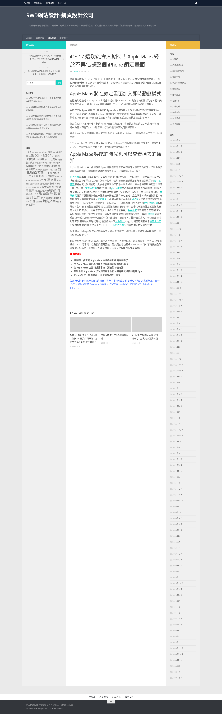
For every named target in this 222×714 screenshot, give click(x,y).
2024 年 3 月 (177, 270)
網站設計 (54, 190)
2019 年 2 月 (177, 631)
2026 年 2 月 (177, 164)
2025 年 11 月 (178, 182)
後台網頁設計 (44, 184)
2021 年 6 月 (177, 465)
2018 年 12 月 (178, 642)
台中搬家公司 (151, 203)
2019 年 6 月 (177, 607)
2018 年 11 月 (178, 648)
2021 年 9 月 (177, 447)
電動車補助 (91, 188)
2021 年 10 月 (178, 442)
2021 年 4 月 (177, 477)
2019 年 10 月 (178, 583)
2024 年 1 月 (177, 282)
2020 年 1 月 (177, 566)
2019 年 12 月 (178, 571)
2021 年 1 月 (177, 495)
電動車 (32, 204)
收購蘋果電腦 (36, 187)
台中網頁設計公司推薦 (45, 165)
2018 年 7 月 (177, 672)
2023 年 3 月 (177, 341)
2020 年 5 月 (177, 542)
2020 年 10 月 (178, 512)
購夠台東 (39, 202)
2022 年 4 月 (177, 406)
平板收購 (36, 184)
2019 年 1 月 (177, 636)
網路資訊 (50, 3)
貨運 (32, 201)
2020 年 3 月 (177, 554)
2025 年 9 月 (177, 188)
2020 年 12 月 (178, 501)
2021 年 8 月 (177, 453)
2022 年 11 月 (178, 365)
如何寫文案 (49, 180)
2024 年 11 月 (178, 223)
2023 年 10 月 (178, 300)
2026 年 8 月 (177, 140)
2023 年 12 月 (178, 288)
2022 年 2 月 (177, 418)
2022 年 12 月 (178, 359)
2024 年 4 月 (177, 264)
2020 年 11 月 (178, 506)
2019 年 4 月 (177, 619)
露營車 (150, 214)
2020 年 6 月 (177, 536)
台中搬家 (132, 210)
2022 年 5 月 (177, 400)
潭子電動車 (155, 221)
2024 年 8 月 (177, 241)
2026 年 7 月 (177, 146)
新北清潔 (46, 187)
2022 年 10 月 (178, 371)
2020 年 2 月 (177, 560)
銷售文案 (49, 201)
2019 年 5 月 (177, 613)
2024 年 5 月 (177, 258)
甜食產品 (176, 95)
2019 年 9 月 (177, 589)
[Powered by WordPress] (36, 708)
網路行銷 (176, 106)
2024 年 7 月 (177, 247)
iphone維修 (116, 188)
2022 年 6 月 (177, 394)
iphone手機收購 (36, 152)
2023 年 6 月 (177, 323)
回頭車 (135, 199)
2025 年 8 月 (177, 193)
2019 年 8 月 (177, 595)
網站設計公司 (32, 194)
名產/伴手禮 (177, 65)
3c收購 (28, 152)
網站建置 (38, 191)
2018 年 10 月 (178, 654)
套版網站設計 (178, 71)
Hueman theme (57, 709)
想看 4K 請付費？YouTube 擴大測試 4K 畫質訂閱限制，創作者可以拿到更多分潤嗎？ (84, 338)
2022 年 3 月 (177, 412)
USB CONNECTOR (39, 155)
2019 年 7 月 (177, 601)
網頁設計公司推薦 (50, 197)
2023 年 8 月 (177, 312)
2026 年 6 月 (177, 152)
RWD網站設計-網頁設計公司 (59, 15)
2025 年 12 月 (178, 176)
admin (75, 71)
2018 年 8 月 (177, 666)
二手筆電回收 (56, 156)
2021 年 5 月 (177, 471)
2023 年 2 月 (177, 347)
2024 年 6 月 (177, 253)
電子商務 (176, 124)
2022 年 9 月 (177, 377)
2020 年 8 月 (177, 524)
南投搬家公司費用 (47, 159)
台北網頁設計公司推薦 (43, 176)
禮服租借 (176, 101)
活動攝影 (176, 89)
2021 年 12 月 (178, 430)
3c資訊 (27, 3)
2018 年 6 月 (177, 678)
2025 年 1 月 (177, 217)
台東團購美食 (36, 180)
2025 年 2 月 (177, 211)
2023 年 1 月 (177, 353)
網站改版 (45, 191)
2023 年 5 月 (177, 329)
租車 (32, 190)
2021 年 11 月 (178, 436)
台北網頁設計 (117, 225)
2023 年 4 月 (177, 335)
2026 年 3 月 (177, 158)
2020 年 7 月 (177, 530)
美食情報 (38, 3)
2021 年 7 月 (177, 459)
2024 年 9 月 (177, 235)
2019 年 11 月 (178, 577)
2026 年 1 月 (177, 170)
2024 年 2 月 (177, 276)
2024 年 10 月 (178, 229)
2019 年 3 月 (177, 625)
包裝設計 (120, 221)
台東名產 (29, 180)
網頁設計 (74, 177)
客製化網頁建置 (179, 83)
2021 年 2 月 (177, 489)
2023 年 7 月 (177, 317)
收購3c (53, 183)
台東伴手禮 (58, 177)
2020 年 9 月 (177, 518)
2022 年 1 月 (177, 424)
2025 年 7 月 (177, 199)
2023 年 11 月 (178, 294)
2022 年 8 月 (177, 382)
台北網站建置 (41, 170)
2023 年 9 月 (177, 306)
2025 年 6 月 (177, 205)
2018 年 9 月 (177, 660)
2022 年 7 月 (177, 388)
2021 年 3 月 (177, 483)
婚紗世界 (62, 3)
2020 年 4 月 (177, 548)
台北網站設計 (51, 170)
